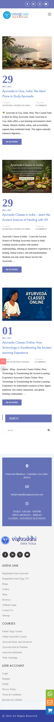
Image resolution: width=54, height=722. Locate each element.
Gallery (5, 589)
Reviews (6, 599)
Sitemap (6, 615)
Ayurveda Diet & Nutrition (15, 647)
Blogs (5, 584)
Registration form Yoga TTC (15, 578)
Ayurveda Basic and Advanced (17, 642)
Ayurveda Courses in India (16, 105)
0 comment (41, 105)
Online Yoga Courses (12, 631)
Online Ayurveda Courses (15, 362)
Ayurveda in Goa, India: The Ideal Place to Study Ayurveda (24, 93)
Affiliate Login (9, 605)
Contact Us (7, 610)
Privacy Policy (9, 689)
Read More (12, 142)
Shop (4, 594)
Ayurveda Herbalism (12, 652)
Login (5, 673)
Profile (5, 684)
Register (6, 678)
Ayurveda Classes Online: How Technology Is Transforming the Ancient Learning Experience (26, 347)
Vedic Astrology (10, 657)
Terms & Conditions (11, 694)
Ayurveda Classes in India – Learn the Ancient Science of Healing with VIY (26, 217)
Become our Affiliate (12, 700)
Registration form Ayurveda (15, 573)
